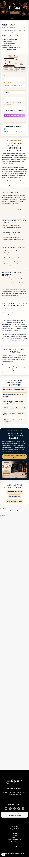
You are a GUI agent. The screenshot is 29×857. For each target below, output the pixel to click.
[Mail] (10, 808)
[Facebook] (6, 808)
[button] (14, 815)
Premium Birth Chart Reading (14, 491)
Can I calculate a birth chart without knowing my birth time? (13, 402)
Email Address (7, 104)
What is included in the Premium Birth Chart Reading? (13, 420)
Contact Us (14, 844)
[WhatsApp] (23, 808)
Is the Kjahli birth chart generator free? (14, 389)
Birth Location (7, 82)
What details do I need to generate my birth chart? (13, 395)
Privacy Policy (14, 841)
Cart (14, 831)
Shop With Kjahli (14, 829)
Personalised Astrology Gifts (14, 501)
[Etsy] (14, 808)
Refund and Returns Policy (14, 839)
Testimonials (14, 835)
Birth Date (6, 89)
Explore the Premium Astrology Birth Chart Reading (14, 456)
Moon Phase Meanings (14, 496)
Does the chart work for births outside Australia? (13, 413)
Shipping (14, 837)
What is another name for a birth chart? (14, 408)
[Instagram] (18, 808)
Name (5, 75)
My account (14, 833)
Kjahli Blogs (14, 846)
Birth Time (6, 95)
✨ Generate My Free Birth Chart (14, 115)
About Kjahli (14, 826)
